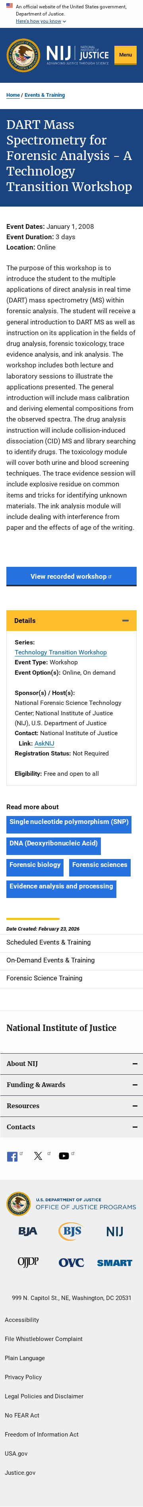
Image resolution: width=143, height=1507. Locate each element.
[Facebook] (15, 1158)
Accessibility (22, 1320)
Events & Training (45, 95)
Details (25, 621)
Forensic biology (35, 865)
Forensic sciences (99, 865)
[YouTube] (66, 1158)
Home (13, 95)
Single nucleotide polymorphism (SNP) (69, 822)
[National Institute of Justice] (115, 1238)
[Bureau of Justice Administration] (28, 1237)
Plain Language (25, 1358)
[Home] (77, 55)
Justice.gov (20, 1472)
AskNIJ (44, 743)
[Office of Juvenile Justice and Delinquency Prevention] (28, 1269)
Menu (125, 55)
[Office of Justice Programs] (23, 55)
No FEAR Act (22, 1415)
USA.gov (16, 1453)
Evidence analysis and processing (61, 886)
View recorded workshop (69, 576)
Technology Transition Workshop (61, 652)
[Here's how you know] (71, 14)
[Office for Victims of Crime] (71, 1268)
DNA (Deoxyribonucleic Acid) (54, 843)
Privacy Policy (23, 1377)
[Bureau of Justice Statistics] (71, 1242)
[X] (41, 1158)
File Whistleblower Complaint (44, 1339)
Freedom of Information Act (42, 1434)
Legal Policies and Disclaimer (44, 1396)
